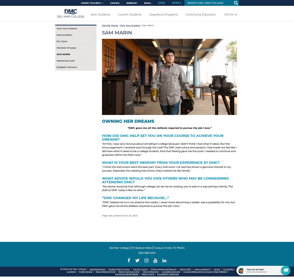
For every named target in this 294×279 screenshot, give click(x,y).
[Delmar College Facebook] (128, 260)
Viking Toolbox (91, 3)
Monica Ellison (64, 35)
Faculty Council (140, 269)
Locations (71, 272)
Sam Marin (63, 54)
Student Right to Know (119, 269)
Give (161, 3)
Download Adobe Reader (126, 274)
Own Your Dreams (67, 28)
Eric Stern (62, 41)
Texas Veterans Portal (105, 272)
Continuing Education (201, 14)
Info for (229, 14)
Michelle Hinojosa (66, 47)
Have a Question (201, 269)
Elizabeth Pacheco (67, 67)
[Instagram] (146, 260)
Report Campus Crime (129, 272)
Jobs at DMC (185, 269)
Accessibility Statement (168, 274)
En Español (228, 269)
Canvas (114, 3)
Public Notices (85, 272)
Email (147, 3)
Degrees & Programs (163, 14)
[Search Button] (236, 3)
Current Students (130, 14)
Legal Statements (97, 269)
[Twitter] (137, 260)
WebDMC (131, 3)
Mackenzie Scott (66, 60)
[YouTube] (155, 260)
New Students (100, 14)
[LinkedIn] (164, 260)
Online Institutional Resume (163, 269)
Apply (176, 3)
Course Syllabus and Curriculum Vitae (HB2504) (205, 272)
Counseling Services (171, 272)
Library (217, 269)
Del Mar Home (110, 25)
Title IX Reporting (150, 272)
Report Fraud (148, 274)
